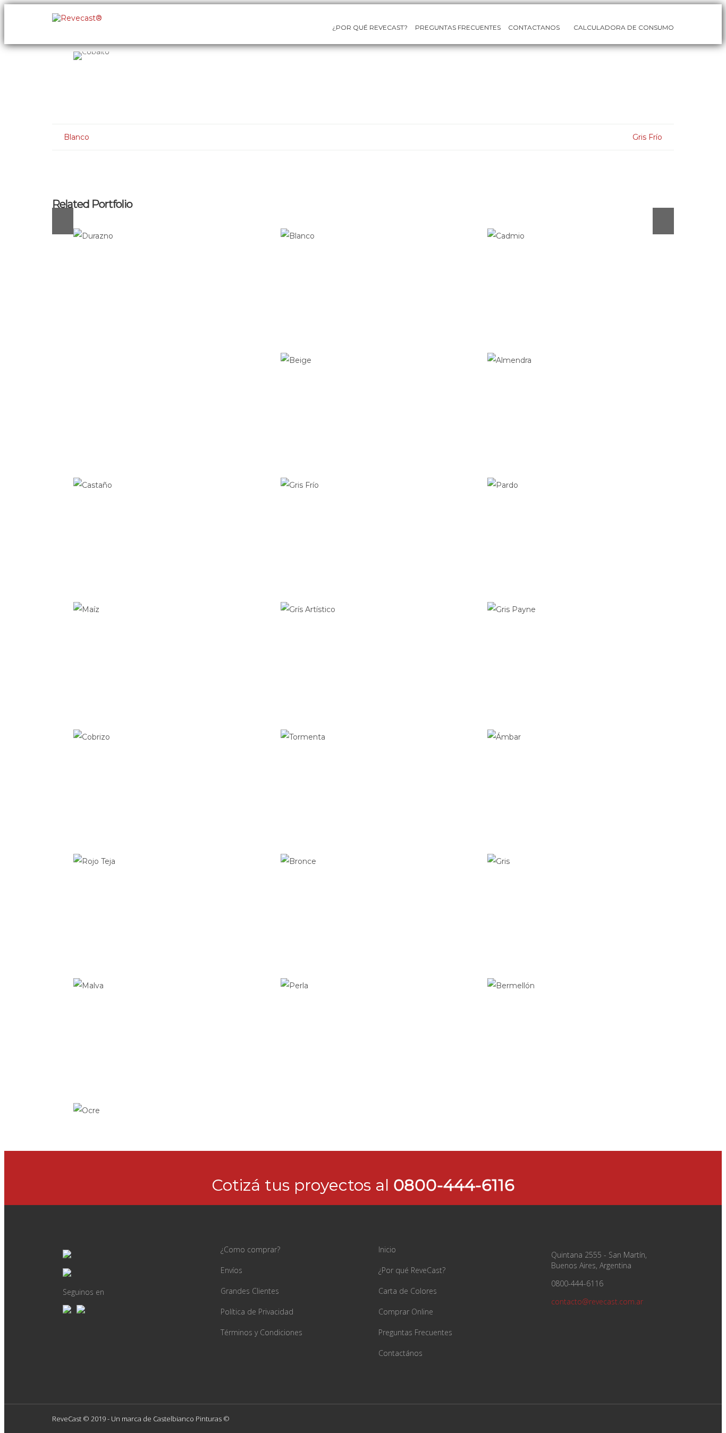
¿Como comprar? (250, 1249)
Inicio (387, 1249)
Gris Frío (647, 137)
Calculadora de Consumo (623, 27)
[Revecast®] (77, 18)
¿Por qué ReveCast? (411, 1270)
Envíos (231, 1270)
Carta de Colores (407, 1291)
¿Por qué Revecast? (370, 27)
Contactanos (534, 27)
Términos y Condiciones (261, 1332)
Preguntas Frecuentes (458, 27)
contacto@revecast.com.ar (597, 1301)
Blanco (76, 137)
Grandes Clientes (250, 1291)
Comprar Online (405, 1312)
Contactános (400, 1353)
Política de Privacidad (257, 1312)
